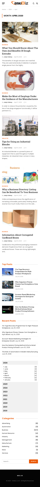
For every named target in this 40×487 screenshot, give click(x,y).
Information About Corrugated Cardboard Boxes (17, 236)
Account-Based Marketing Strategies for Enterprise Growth (25, 296)
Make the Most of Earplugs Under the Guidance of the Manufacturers (20, 97)
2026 (5, 362)
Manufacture (6, 443)
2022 (5, 395)
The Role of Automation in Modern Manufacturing (20, 352)
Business (5, 430)
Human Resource (8, 433)
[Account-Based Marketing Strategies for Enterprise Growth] (7, 297)
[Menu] (3, 3)
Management (7, 440)
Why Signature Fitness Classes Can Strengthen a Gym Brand (26, 284)
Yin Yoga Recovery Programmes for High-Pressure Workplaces (23, 271)
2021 (5, 399)
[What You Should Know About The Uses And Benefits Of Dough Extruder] (20, 32)
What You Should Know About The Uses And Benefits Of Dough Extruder (20, 51)
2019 (5, 407)
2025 (5, 384)
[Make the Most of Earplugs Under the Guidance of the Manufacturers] (20, 80)
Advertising (6, 423)
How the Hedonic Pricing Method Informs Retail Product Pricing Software (24, 309)
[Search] (37, 3)
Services (5, 453)
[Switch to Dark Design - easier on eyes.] (33, 3)
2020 (5, 403)
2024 (5, 388)
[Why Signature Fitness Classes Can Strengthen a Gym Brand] (7, 285)
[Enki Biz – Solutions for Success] (20, 3)
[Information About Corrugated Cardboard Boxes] (20, 219)
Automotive (6, 427)
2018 (5, 410)
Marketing (5, 446)
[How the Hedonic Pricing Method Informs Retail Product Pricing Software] (7, 310)
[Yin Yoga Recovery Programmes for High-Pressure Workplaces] (7, 272)
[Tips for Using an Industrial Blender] (20, 126)
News (4, 450)
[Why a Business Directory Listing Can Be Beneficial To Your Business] (20, 173)
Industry (5, 437)
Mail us (20, 475)
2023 (5, 391)
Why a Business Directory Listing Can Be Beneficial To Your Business (20, 191)
